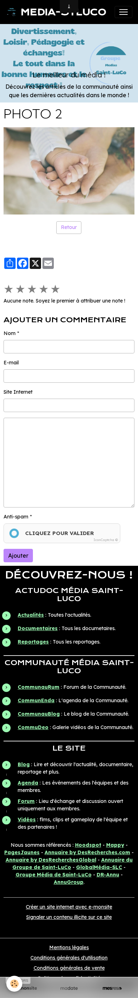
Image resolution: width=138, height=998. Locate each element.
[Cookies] (14, 984)
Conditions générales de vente (69, 968)
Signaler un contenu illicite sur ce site (69, 917)
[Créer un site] (26, 988)
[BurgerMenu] (123, 12)
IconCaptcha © (105, 540)
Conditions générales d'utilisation (69, 958)
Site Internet (18, 392)
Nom (10, 333)
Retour (69, 227)
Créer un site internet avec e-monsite (69, 907)
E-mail (11, 362)
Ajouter (18, 555)
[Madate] (69, 988)
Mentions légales (69, 947)
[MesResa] (112, 988)
